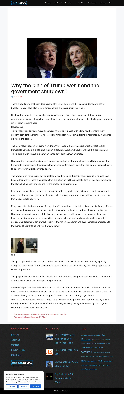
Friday (100, 352)
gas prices (107, 352)
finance (94, 352)
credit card (90, 343)
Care (93, 339)
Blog (103, 335)
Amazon (84, 335)
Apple (88, 335)
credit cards (98, 343)
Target (82, 369)
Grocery (83, 356)
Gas (103, 352)
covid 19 (83, 343)
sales (95, 365)
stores (108, 365)
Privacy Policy (80, 3)
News (83, 361)
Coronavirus (97, 339)
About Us (68, 3)
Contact (48, 3)
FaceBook (100, 347)
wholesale (94, 369)
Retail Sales (90, 365)
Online (88, 361)
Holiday (96, 356)
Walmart (88, 369)
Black (99, 335)
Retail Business (107, 361)
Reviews (103, 3)
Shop (99, 365)
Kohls (104, 356)
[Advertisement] (62, 25)
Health (92, 356)
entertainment (91, 347)
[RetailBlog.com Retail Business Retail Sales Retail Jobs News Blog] (19, 3)
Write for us (92, 3)
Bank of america (94, 335)
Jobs (101, 356)
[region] (24, 380)
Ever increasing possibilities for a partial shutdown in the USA (40, 314)
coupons (107, 339)
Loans (107, 356)
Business (86, 339)
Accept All (35, 386)
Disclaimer (57, 3)
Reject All (24, 386)
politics (93, 361)
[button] (110, 3)
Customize (12, 386)
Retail (100, 360)
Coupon (102, 339)
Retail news (84, 365)
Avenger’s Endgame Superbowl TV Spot (30, 317)
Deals (103, 343)
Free (97, 352)
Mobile (111, 356)
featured (86, 352)
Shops (102, 365)
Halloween (88, 356)
